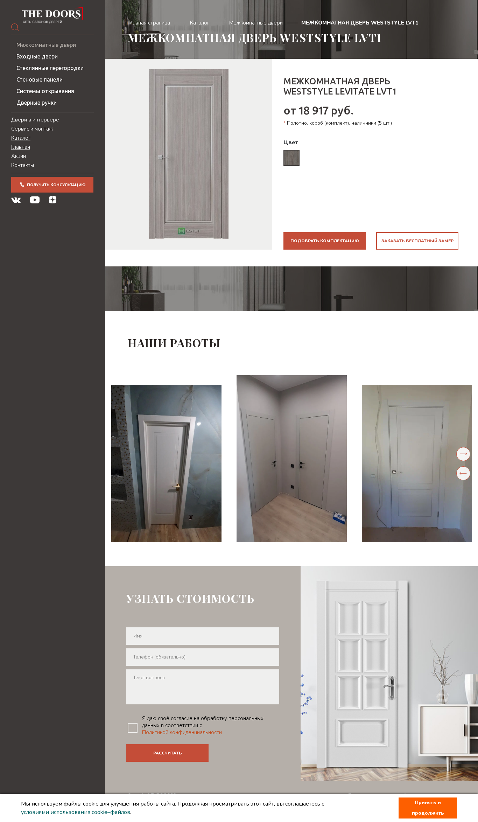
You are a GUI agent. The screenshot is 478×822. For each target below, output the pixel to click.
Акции (18, 156)
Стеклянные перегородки (50, 68)
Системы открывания (45, 91)
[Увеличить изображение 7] (417, 463)
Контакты (22, 165)
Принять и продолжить (428, 807)
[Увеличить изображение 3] (166, 463)
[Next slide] (463, 454)
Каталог (20, 137)
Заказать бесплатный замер (417, 241)
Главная (20, 147)
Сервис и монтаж (32, 128)
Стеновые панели (39, 79)
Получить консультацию (56, 185)
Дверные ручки (36, 102)
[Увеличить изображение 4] (292, 458)
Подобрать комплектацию (324, 241)
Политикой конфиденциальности (182, 732)
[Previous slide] (463, 473)
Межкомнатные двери (46, 45)
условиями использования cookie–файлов (75, 812)
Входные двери (37, 56)
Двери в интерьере (35, 119)
